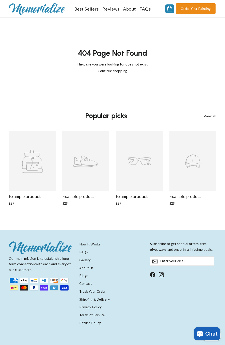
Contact (85, 283)
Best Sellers (86, 8)
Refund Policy (90, 323)
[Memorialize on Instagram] (161, 274)
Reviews (111, 8)
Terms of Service (92, 315)
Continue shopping (112, 71)
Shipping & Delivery (94, 299)
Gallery (85, 260)
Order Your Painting (196, 8)
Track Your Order (92, 291)
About (129, 8)
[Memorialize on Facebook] (152, 274)
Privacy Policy (90, 307)
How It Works (90, 244)
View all (210, 116)
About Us (86, 268)
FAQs (145, 8)
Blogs (83, 276)
